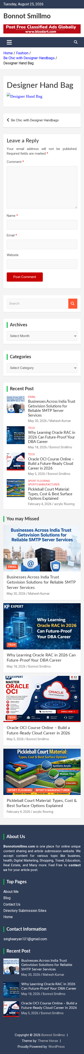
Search (72, 304)
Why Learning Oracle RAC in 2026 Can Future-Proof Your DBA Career (51, 437)
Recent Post (22, 389)
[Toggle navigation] (9, 42)
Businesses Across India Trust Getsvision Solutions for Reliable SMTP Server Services (41, 582)
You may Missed (22, 519)
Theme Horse (48, 1041)
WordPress (56, 1047)
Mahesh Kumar (60, 421)
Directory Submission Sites (24, 911)
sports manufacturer (44, 484)
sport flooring (39, 481)
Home (8, 917)
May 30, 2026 (37, 421)
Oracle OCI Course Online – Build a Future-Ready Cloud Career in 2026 (51, 463)
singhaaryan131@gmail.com (25, 939)
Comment (15, 162)
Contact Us (11, 904)
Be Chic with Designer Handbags (35, 120)
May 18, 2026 (37, 447)
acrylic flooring (64, 504)
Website (13, 255)
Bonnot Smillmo (27, 16)
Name (12, 216)
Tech (31, 428)
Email (12, 235)
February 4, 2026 (40, 504)
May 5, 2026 (36, 474)
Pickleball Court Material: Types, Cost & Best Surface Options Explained (50, 493)
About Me (11, 892)
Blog (7, 898)
